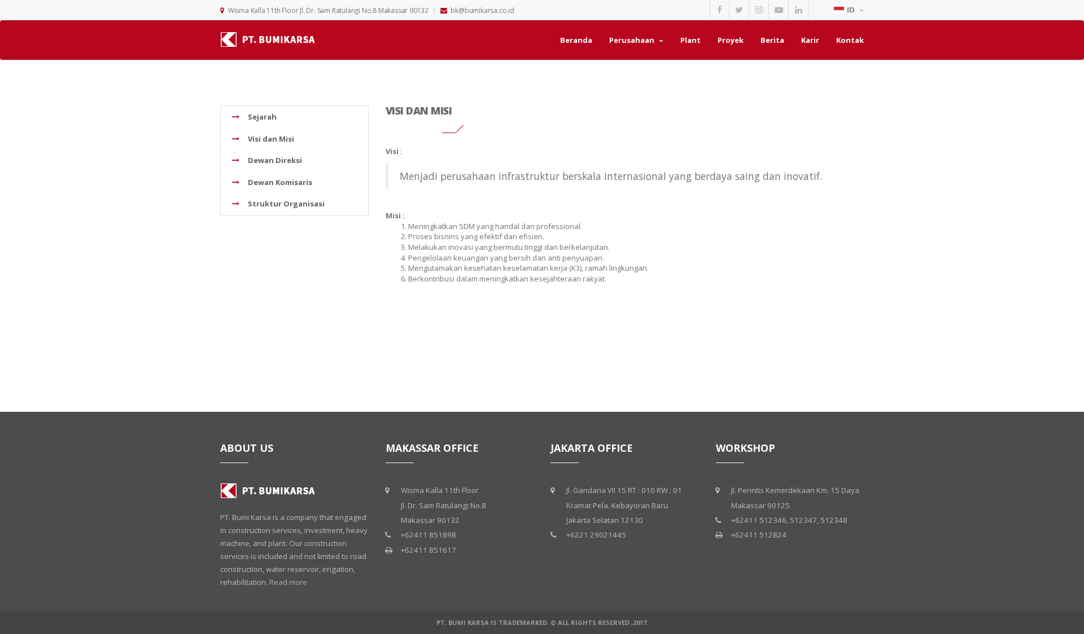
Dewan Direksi (274, 160)
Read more (288, 582)
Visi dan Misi (270, 139)
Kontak (850, 40)
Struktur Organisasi (285, 204)
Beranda (576, 40)
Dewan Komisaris (279, 182)
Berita (772, 40)
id (851, 10)
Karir (810, 40)
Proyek (731, 40)
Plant (690, 40)
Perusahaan (632, 40)
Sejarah (261, 117)
